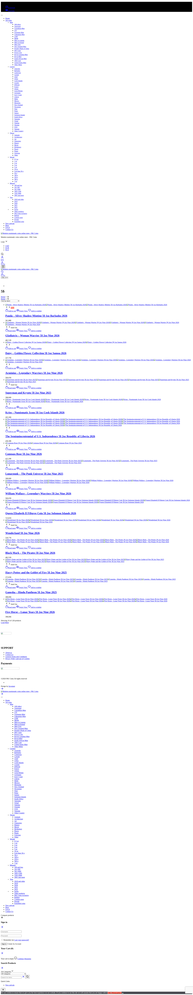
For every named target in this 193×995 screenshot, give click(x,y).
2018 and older (19, 199)
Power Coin (18, 53)
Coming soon (18, 217)
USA (15, 127)
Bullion (16, 215)
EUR (7, 248)
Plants (16, 151)
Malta (16, 99)
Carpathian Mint (19, 28)
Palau (16, 111)
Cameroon (17, 73)
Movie (16, 145)
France (16, 87)
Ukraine (16, 125)
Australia (17, 69)
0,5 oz (16, 159)
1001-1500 (17, 191)
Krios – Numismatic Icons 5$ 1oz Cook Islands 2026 (34, 412)
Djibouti (17, 85)
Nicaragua (17, 107)
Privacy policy (116, 993)
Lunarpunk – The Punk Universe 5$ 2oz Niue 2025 (34, 473)
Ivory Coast (18, 95)
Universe (17, 153)
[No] (123, 993)
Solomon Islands (19, 115)
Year (11, 197)
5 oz (15, 167)
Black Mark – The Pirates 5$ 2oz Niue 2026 (30, 552)
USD (7, 246)
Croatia (16, 83)
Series (16, 209)
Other (16, 155)
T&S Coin (17, 61)
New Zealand (18, 105)
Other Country (18, 131)
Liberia (16, 97)
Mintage (12, 183)
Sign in (4, 944)
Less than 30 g (18, 171)
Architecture (18, 137)
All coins (8, 20)
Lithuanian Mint (19, 34)
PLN (7, 250)
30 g (15, 173)
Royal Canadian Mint (21, 55)
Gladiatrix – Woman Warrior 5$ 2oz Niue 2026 (32, 335)
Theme (12, 133)
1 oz (15, 161)
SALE (7, 227)
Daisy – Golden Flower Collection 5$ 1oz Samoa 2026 (35, 353)
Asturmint (17, 26)
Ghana (16, 89)
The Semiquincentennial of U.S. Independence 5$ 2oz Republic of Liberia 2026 (50, 436)
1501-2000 (17, 193)
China (16, 79)
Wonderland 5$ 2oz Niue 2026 (22, 533)
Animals (17, 135)
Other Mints (18, 65)
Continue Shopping (24, 959)
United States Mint (20, 63)
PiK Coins (17, 51)
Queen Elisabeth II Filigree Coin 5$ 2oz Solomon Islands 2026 (40, 513)
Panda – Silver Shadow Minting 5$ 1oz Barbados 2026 (36, 315)
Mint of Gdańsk (19, 40)
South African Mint (20, 59)
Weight (12, 157)
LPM (16, 36)
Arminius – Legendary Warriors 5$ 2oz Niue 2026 (34, 372)
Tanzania (17, 119)
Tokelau (16, 123)
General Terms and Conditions (16, 657)
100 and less (18, 185)
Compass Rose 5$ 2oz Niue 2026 (23, 453)
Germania (17, 93)
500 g (16, 179)
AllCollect (17, 24)
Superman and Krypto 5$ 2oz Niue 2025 (28, 392)
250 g (16, 177)
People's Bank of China (21, 48)
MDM (16, 38)
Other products (19, 211)
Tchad (16, 121)
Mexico (16, 101)
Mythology (17, 147)
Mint (11, 22)
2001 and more (19, 195)
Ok (109, 993)
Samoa (16, 113)
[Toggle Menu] (2, 15)
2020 (15, 203)
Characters (17, 141)
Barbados (17, 71)
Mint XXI (17, 44)
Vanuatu (16, 129)
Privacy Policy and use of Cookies (17, 659)
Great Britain (18, 91)
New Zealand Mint (20, 46)
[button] (2, 918)
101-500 (17, 187)
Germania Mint (19, 32)
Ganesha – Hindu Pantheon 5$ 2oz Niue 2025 (31, 592)
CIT (15, 30)
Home (7, 18)
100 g (16, 175)
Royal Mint (17, 57)
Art (15, 139)
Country (12, 67)
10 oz (16, 169)
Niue (15, 109)
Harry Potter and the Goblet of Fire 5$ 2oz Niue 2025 (36, 572)
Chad (16, 77)
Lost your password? (21, 940)
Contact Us (9, 229)
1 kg (15, 181)
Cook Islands (18, 81)
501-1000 (17, 189)
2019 (15, 201)
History (16, 143)
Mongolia (17, 103)
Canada (16, 75)
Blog (7, 225)
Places (16, 149)
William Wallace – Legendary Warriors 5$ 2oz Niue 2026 (38, 493)
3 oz (15, 165)
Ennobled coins (19, 221)
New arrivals (9, 223)
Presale (16, 219)
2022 (15, 207)
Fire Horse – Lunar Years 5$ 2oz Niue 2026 (30, 612)
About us (8, 653)
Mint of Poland (19, 42)
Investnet (12, 686)
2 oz (15, 163)
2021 (15, 205)
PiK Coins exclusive (20, 213)
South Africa (18, 117)
